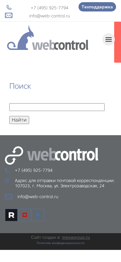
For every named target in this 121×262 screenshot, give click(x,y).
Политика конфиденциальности (60, 243)
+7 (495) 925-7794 (49, 7)
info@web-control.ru (49, 15)
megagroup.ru (76, 237)
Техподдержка (97, 6)
